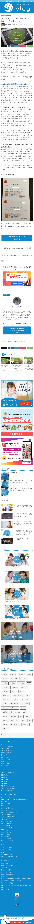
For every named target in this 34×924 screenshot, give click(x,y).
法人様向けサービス (6, 832)
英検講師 (29, 878)
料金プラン (4, 755)
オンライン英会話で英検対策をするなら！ (13, 566)
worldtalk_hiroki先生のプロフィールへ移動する (17, 330)
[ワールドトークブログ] (17, 11)
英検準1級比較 (4, 776)
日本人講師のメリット (6, 750)
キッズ (21, 691)
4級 (24, 799)
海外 (21, 716)
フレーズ (15, 699)
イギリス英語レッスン (6, 831)
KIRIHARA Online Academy (8, 885)
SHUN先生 (21, 683)
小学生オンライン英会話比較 (8, 787)
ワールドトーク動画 (6, 849)
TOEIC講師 (4, 880)
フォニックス (6, 699)
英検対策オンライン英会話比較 (9, 772)
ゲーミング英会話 (5, 834)
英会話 (10, 618)
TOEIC (29, 683)
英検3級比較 (4, 781)
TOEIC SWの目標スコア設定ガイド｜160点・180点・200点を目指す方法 (21, 481)
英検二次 (27, 885)
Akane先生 (13, 674)
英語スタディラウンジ (6, 15)
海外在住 (28, 716)
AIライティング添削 (6, 838)
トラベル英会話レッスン (7, 827)
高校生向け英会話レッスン (7, 818)
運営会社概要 (4, 863)
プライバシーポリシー (6, 869)
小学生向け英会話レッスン (7, 814)
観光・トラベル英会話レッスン (9, 812)
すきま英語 (24, 687)
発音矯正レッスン (5, 803)
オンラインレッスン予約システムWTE (10, 883)
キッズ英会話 (6, 695)
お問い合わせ (4, 765)
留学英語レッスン (5, 836)
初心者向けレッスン (6, 797)
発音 (17, 720)
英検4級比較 (4, 783)
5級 (26, 799)
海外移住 (5, 720)
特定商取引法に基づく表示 (7, 865)
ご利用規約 (4, 867)
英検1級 (5, 724)
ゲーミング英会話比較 (6, 790)
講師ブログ (22, 341)
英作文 (24, 720)
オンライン (7, 618)
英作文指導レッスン (6, 829)
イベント (14, 691)
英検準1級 (25, 724)
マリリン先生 (14, 703)
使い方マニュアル (5, 759)
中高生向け (23, 878)
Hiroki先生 (4, 341)
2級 (17, 799)
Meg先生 (5, 683)
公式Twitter (4, 851)
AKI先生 (21, 674)
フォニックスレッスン (6, 821)
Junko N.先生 (14, 679)
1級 (11, 799)
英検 (17, 341)
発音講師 (9, 880)
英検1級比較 (4, 774)
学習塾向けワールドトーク (7, 874)
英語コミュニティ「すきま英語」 (9, 856)
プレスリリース (25, 699)
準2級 (19, 799)
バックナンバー (17, 695)
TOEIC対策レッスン (6, 801)
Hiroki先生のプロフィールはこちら (17, 238)
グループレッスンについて (7, 840)
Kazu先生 (24, 679)
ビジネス (27, 695)
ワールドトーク (5, 744)
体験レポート (14, 708)
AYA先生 (29, 674)
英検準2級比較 (4, 779)
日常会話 (5, 716)
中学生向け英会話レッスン (7, 816)
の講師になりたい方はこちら (17, 618)
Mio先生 (13, 683)
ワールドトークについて (7, 748)
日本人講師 (11, 341)
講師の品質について (6, 752)
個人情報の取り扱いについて (8, 871)
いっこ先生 (5, 687)
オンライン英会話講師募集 (7, 878)
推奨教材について (5, 761)
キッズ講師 (17, 878)
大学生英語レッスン (6, 820)
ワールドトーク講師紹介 (7, 746)
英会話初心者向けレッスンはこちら (12, 601)
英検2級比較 (4, 777)
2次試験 (5, 674)
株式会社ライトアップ (6, 882)
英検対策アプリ (5, 889)
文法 (24, 712)
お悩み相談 (15, 687)
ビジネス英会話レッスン (7, 808)
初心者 (23, 708)
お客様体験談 (4, 754)
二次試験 (5, 708)
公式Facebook (5, 852)
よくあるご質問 (5, 763)
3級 (22, 799)
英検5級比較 (4, 785)
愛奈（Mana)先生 (15, 712)
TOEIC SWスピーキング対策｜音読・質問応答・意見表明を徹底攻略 (21, 489)
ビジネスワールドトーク (7, 872)
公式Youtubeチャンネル (7, 854)
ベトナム (5, 703)
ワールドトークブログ (6, 847)
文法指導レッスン (5, 805)
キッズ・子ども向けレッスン (8, 807)
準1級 (14, 799)
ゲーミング (20, 880)
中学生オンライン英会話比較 (8, 788)
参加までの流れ (5, 757)
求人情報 (3, 876)
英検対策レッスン (15, 724)
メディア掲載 (24, 703)
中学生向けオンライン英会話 (6, 663)
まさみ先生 (5, 691)
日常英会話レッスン (6, 810)
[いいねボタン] (2, 261)
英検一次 (22, 885)
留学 (12, 720)
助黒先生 (5, 712)
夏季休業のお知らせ (15, 472)
